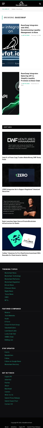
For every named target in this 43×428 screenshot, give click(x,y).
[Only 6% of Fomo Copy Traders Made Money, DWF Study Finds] (21, 143)
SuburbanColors (10, 328)
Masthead (8, 389)
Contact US (9, 404)
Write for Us (9, 395)
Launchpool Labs (10, 331)
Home (13, 9)
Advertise (8, 380)
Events (7, 352)
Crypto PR (8, 377)
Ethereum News (10, 288)
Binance (7, 312)
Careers (7, 392)
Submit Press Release (12, 398)
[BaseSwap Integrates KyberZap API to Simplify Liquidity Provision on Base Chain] (10, 93)
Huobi (7, 319)
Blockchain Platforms (12, 279)
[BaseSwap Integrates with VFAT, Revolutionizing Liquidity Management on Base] (10, 45)
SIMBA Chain (9, 337)
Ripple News (9, 291)
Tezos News (9, 294)
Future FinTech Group (12, 325)
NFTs (6, 300)
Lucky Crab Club (10, 334)
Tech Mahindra (10, 316)
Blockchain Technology (13, 276)
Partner (7, 383)
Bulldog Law (9, 340)
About (7, 386)
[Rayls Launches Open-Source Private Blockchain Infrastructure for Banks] (21, 207)
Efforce (7, 322)
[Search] (40, 3)
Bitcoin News (9, 285)
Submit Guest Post (11, 401)
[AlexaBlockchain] (21, 3)
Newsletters (9, 355)
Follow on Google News (13, 361)
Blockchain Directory (12, 364)
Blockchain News (10, 273)
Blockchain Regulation (12, 282)
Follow (7, 358)
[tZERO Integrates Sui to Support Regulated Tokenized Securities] (21, 175)
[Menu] (3, 3)
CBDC (7, 297)
